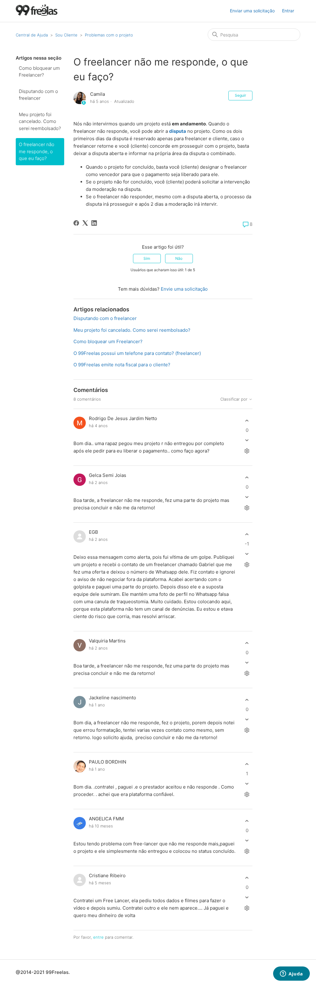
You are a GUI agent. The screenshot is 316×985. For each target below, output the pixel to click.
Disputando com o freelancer (38, 94)
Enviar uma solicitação (252, 10)
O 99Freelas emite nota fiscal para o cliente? (121, 365)
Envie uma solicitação (184, 289)
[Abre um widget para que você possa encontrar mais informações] (291, 974)
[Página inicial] (36, 14)
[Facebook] (76, 223)
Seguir (240, 95)
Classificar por (234, 399)
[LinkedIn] (94, 223)
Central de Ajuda (32, 34)
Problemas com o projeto (109, 34)
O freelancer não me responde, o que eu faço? (36, 151)
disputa (177, 131)
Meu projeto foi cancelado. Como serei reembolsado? (40, 121)
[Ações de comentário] (247, 451)
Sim (146, 258)
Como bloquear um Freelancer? (39, 71)
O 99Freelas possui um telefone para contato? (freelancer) (137, 353)
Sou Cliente (66, 34)
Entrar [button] (288, 10)
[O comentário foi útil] (247, 420)
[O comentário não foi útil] (247, 440)
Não (178, 258)
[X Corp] (85, 223)
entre (98, 937)
